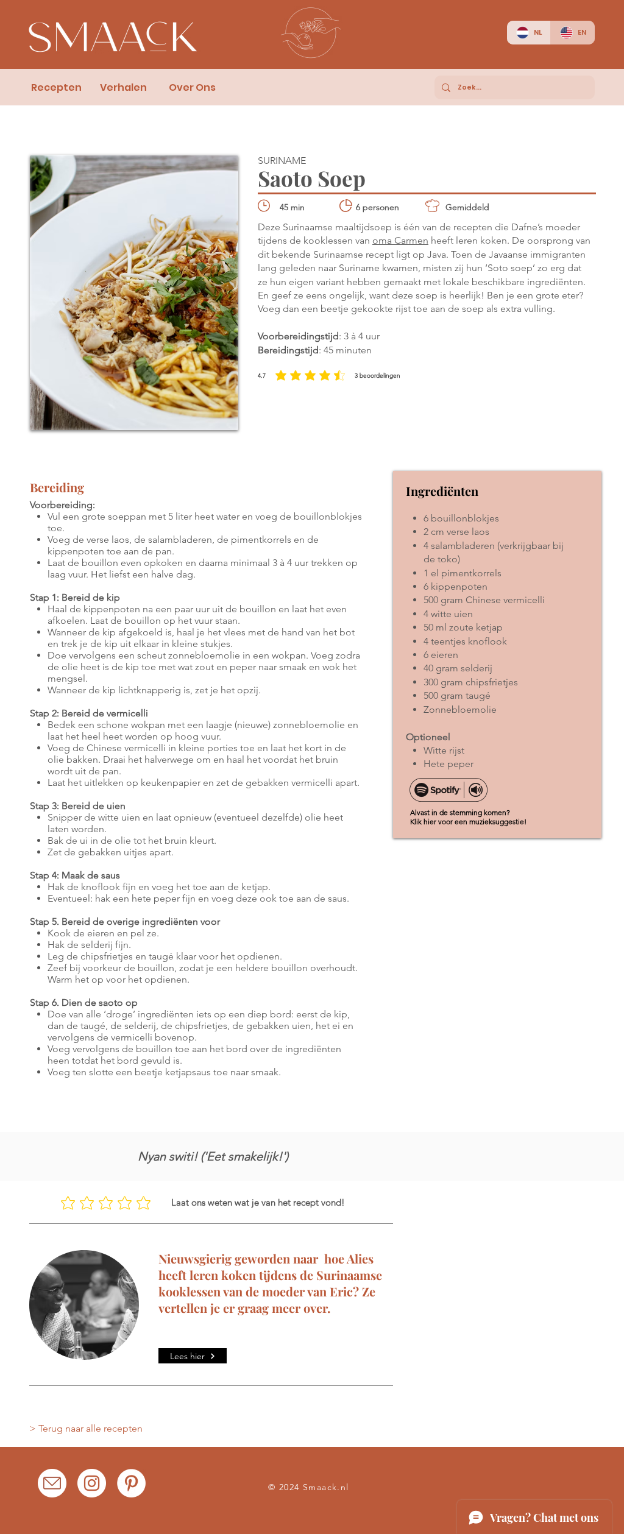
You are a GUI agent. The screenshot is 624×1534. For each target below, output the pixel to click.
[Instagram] (91, 1483)
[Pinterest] (131, 1483)
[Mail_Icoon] (52, 1483)
